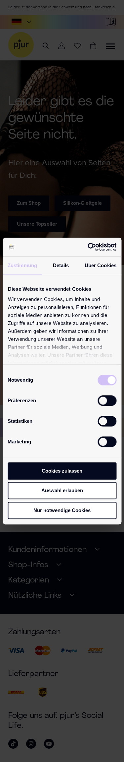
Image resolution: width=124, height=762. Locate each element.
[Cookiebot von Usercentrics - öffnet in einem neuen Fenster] (88, 247)
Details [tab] (61, 265)
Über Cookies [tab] (100, 265)
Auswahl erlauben (62, 490)
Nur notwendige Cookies (62, 510)
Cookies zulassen (62, 471)
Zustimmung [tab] (22, 265)
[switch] (107, 400)
